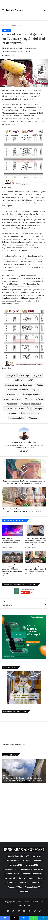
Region (40, 878)
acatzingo (25, 375)
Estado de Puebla (12, 874)
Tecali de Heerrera (30, 413)
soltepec (38, 408)
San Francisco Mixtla (32, 404)
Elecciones (38, 860)
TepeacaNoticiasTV (32, 887)
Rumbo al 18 (11, 882)
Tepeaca (33, 418)
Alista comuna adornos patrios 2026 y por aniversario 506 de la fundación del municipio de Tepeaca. (12, 569)
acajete (11, 375)
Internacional (10, 878)
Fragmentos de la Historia (32, 874)
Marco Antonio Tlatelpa (13, 48)
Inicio (6, 25)
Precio (29, 399)
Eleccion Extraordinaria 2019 (32, 869)
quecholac (12, 404)
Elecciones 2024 (11, 869)
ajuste (38, 375)
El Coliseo (26, 860)
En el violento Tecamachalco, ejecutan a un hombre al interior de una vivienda (11, 542)
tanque (13, 413)
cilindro (19, 380)
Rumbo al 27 (37, 882)
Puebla (40, 399)
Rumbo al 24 (24, 882)
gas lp (37, 390)
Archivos (5, 602)
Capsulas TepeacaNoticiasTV (18, 856)
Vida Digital (24, 891)
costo (40, 385)
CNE (31, 380)
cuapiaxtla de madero (19, 390)
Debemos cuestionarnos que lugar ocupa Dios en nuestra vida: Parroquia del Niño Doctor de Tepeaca (35, 568)
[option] (24, 771)
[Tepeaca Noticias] (14, 10)
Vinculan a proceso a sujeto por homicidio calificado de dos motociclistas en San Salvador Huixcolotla (35, 542)
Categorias (13, 25)
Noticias (22, 25)
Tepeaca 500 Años (15, 887)
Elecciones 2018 (32, 865)
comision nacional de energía (19, 385)
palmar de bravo (13, 399)
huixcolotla (13, 394)
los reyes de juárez (32, 394)
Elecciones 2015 (16, 865)
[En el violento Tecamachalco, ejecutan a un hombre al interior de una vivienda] (12, 531)
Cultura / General (12, 860)
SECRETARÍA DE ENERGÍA (18, 408)
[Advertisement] (32, 8)
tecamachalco (18, 418)
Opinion (31, 878)
